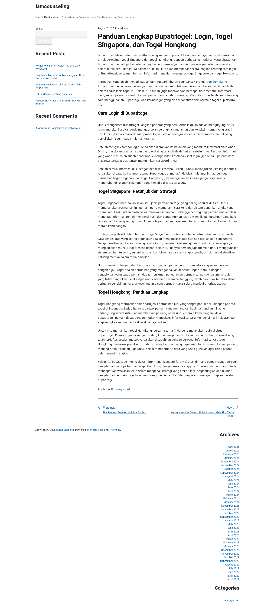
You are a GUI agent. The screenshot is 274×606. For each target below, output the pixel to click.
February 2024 (231, 498)
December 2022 (230, 550)
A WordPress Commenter (50, 128)
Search (39, 28)
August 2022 (232, 564)
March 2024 (232, 494)
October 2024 (231, 468)
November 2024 (230, 465)
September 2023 (229, 516)
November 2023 (230, 509)
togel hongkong (216, 82)
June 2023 (233, 527)
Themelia (114, 429)
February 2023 (231, 542)
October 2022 (231, 557)
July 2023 (233, 524)
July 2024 (233, 479)
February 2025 (231, 454)
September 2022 (229, 560)
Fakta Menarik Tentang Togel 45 (54, 94)
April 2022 (233, 579)
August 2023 (232, 520)
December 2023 (230, 505)
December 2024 (230, 461)
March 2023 (232, 538)
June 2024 (233, 483)
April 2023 (233, 535)
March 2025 (232, 450)
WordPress (96, 429)
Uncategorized (120, 389)
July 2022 (233, 568)
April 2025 (233, 446)
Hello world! (74, 128)
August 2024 (232, 476)
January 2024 (231, 502)
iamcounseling (65, 429)
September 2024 (229, 472)
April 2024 (233, 491)
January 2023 (231, 546)
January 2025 (231, 457)
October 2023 (231, 513)
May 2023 (233, 531)
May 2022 (233, 575)
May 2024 (233, 487)
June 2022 (233, 572)
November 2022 (230, 553)
